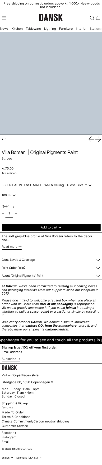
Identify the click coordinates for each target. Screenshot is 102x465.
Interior (81, 28)
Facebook (9, 433)
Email (5, 442)
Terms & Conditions (16, 417)
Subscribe (9, 359)
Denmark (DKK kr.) (27, 457)
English (6, 457)
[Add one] (16, 213)
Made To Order (13, 412)
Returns (7, 408)
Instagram (9, 437)
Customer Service (15, 426)
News (4, 28)
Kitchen (17, 28)
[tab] (2, 139)
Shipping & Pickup (15, 403)
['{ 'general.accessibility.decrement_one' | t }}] (2, 213)
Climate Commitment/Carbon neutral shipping (35, 421)
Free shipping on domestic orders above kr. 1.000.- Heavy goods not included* (52, 5)
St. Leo (7, 158)
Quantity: (8, 206)
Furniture (66, 28)
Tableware (33, 28)
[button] (92, 17)
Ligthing (50, 28)
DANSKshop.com (22, 449)
